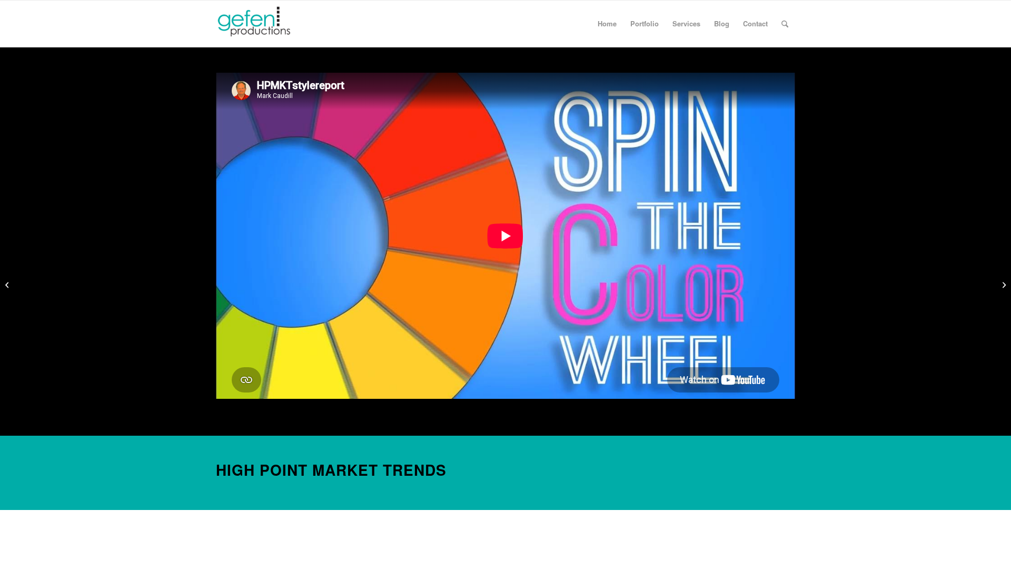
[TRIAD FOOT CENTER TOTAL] (8, 284)
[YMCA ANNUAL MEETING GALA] (1003, 284)
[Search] (785, 24)
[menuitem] (607, 24)
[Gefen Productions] (271, 24)
